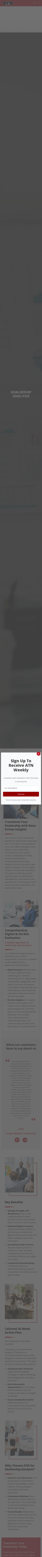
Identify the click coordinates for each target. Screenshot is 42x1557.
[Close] (39, 754)
